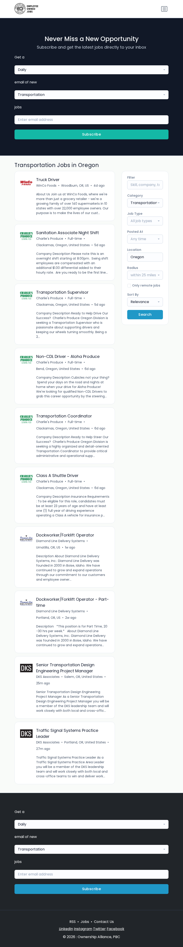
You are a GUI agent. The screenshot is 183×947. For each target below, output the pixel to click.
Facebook (115, 928)
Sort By (133, 294)
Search (145, 314)
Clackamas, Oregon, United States (63, 245)
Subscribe (91, 134)
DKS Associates (48, 677)
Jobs (85, 921)
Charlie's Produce (49, 238)
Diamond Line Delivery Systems (60, 541)
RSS (72, 921)
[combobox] (91, 69)
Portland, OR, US (48, 617)
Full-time (75, 238)
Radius (132, 268)
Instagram (83, 928)
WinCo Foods (46, 185)
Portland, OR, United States (85, 742)
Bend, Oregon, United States (58, 369)
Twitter (99, 928)
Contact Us (104, 921)
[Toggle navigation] (164, 9)
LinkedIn (66, 928)
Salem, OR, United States (83, 677)
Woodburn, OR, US (75, 185)
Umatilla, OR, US (48, 547)
